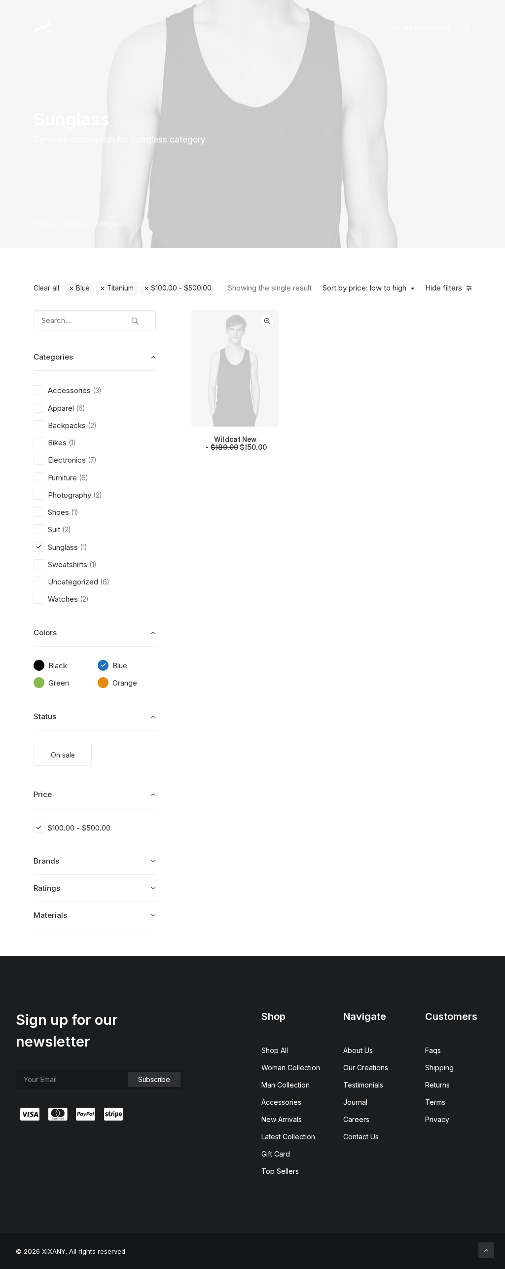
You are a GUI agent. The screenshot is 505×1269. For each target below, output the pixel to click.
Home (44, 223)
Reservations (427, 27)
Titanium (120, 288)
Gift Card (275, 1154)
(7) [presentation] (92, 460)
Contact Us (361, 1136)
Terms (435, 1102)
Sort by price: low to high (364, 288)
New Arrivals (281, 1119)
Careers (356, 1119)
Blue (83, 288)
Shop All (274, 1050)
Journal (355, 1102)
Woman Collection (290, 1067)
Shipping (439, 1067)
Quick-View (267, 321)
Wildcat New (239, 443)
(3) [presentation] (97, 391)
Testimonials (363, 1085)
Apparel (75, 223)
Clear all (46, 288)
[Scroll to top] (486, 1249)
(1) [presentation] (72, 443)
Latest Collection (288, 1136)
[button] (467, 27)
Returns (437, 1085)
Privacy (437, 1119)
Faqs (433, 1050)
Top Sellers (280, 1171)
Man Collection (285, 1085)
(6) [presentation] (80, 408)
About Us (358, 1050)
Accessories (281, 1102)
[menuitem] (418, 27)
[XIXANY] (43, 27)
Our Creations (365, 1067)
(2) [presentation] (92, 426)
